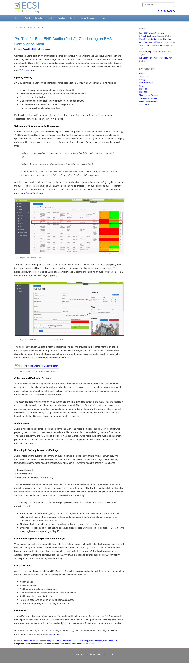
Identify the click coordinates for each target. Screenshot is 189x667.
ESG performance (27, 70)
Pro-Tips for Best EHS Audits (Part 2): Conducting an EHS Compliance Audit (63, 41)
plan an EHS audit (30, 619)
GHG (141, 85)
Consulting (38, 18)
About (27, 18)
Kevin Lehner (44, 49)
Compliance (34, 640)
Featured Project (146, 82)
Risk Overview (95, 189)
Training (61, 18)
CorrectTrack (69, 640)
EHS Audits (108, 640)
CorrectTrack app (34, 192)
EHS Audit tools (95, 640)
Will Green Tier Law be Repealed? (153, 57)
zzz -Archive (144, 104)
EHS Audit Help (81, 640)
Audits (51, 18)
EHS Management (38, 643)
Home (17, 18)
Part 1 (20, 131)
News (103, 18)
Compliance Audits (54, 640)
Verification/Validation (148, 101)
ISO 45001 (90, 643)
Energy (142, 79)
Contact (73, 18)
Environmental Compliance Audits (61, 643)
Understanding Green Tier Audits (153, 51)
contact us (54, 633)
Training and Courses (148, 98)
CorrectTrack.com (88, 18)
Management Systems (148, 95)
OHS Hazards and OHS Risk (151, 45)
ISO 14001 (81, 643)
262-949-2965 (166, 11)
